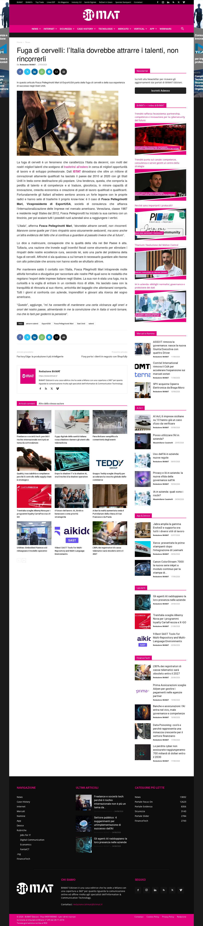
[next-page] (24, 560)
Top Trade (40, 2)
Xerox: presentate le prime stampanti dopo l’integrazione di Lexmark (169, 546)
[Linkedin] (168, 2)
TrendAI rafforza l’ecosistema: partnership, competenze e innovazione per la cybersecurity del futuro (160, 117)
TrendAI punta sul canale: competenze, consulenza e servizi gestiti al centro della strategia (157, 163)
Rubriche (21, 830)
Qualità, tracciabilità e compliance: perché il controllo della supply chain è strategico (34, 476)
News (35, 28)
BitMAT (20, 2)
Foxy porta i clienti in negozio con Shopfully (104, 356)
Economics (25, 844)
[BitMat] (101, 15)
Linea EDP (51, 2)
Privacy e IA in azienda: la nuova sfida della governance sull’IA (168, 476)
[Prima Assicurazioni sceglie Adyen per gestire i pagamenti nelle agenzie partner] (143, 691)
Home (19, 42)
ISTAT (77, 171)
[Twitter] (178, 2)
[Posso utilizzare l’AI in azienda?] (143, 441)
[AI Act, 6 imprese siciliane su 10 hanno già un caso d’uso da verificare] (143, 422)
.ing (19, 854)
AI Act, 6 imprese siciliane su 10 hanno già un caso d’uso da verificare (168, 420)
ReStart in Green (105, 2)
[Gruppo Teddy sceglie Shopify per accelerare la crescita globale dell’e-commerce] (110, 459)
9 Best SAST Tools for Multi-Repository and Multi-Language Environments (69, 550)
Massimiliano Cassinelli (163, 442)
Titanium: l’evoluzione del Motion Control (156, 244)
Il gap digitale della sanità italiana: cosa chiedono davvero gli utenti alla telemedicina (72, 439)
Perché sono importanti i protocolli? (154, 205)
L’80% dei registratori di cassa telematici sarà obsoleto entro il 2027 (108, 550)
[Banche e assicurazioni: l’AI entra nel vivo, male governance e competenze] (143, 712)
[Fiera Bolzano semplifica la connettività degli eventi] (110, 422)
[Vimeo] (183, 2)
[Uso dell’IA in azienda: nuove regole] (143, 460)
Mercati (21, 811)
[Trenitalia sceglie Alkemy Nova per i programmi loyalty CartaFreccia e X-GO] (34, 496)
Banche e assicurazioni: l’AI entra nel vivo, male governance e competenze (169, 710)
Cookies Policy (153, 916)
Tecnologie (105, 28)
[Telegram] (49, 72)
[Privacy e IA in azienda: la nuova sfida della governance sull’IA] (143, 479)
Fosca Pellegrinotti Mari (64, 323)
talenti (91, 323)
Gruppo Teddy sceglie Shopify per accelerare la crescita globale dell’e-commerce (110, 476)
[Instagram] (162, 2)
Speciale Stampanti (123, 2)
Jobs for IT (25, 835)
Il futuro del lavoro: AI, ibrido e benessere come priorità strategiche (69, 513)
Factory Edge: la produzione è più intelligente (40, 356)
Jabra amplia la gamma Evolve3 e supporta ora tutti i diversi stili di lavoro (168, 527)
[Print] (64, 72)
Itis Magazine (63, 2)
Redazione (181, 916)
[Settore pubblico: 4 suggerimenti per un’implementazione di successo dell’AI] (84, 824)
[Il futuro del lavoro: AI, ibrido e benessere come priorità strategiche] (72, 496)
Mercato (123, 28)
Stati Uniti (81, 323)
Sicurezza (66, 28)
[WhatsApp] (42, 72)
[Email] (56, 72)
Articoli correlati (27, 403)
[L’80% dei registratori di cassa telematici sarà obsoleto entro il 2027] (110, 533)
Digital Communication (32, 839)
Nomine (21, 815)
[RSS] (173, 2)
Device (20, 825)
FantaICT (24, 849)
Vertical (139, 28)
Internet (49, 28)
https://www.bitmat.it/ (48, 376)
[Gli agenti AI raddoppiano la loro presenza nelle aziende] (143, 602)
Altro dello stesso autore (51, 403)
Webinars (165, 28)
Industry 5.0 (76, 2)
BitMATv (29, 2)
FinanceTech (23, 858)
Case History (85, 28)
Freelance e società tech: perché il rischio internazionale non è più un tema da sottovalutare (33, 439)
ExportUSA (46, 323)
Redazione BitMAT (28, 64)
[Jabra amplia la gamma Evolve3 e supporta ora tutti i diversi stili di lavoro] (143, 530)
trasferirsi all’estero (76, 167)
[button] (182, 29)
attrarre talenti (32, 323)
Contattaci (138, 2)
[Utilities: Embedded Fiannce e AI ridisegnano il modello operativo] (34, 533)
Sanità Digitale (90, 2)
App (152, 28)
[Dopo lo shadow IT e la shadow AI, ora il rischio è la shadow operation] (72, 459)
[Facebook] (157, 2)
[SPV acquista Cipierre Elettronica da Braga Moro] (143, 390)
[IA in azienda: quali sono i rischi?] (143, 498)
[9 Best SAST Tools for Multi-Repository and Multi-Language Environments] (72, 533)
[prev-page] (19, 560)
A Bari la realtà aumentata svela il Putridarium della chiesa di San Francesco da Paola (108, 513)
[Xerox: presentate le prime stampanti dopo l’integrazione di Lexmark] (143, 549)
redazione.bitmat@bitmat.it (87, 904)
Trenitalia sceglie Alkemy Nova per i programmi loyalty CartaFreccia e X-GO (34, 513)
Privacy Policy (168, 916)
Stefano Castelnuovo (103, 811)
